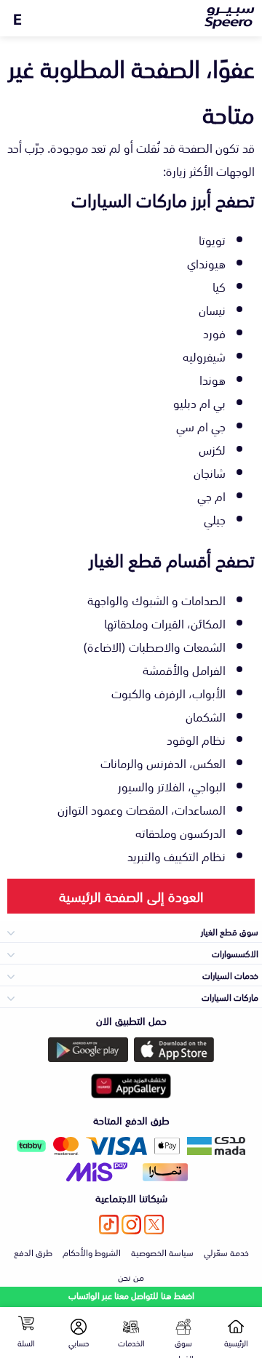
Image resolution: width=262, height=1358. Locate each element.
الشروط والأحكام (92, 1252)
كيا (219, 285)
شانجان (210, 472)
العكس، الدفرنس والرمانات (163, 762)
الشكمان (206, 715)
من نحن (131, 1276)
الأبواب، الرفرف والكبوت (168, 692)
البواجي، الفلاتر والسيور (172, 785)
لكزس (212, 448)
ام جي (211, 495)
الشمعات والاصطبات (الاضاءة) (154, 646)
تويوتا (212, 239)
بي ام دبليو (199, 402)
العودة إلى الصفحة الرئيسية (131, 895)
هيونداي (206, 262)
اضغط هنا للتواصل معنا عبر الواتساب (131, 1295)
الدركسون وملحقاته (180, 832)
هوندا (212, 379)
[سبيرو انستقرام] (131, 1224)
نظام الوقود (196, 739)
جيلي (215, 518)
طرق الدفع (33, 1252)
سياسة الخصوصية (162, 1252)
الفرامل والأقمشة (184, 669)
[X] (154, 1224)
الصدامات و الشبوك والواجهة (156, 599)
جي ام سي (201, 425)
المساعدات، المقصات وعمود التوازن (141, 808)
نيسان (212, 309)
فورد (214, 332)
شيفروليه (204, 355)
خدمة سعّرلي (226, 1252)
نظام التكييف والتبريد (176, 855)
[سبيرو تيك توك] (109, 1224)
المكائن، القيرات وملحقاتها (165, 622)
